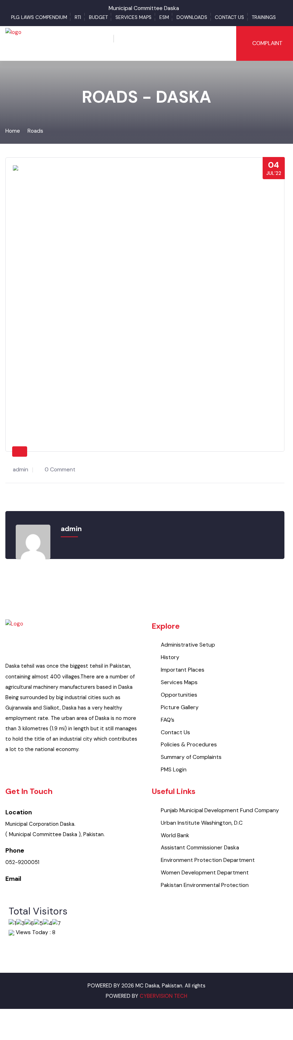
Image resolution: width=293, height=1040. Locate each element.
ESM (164, 17)
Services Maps (133, 17)
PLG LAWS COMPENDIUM (39, 17)
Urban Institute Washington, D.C (202, 822)
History (170, 657)
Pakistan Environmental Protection (205, 885)
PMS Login (174, 769)
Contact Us (229, 17)
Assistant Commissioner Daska (200, 847)
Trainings (264, 17)
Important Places (182, 669)
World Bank (175, 835)
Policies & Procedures (189, 744)
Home (12, 130)
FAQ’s (167, 719)
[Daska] (13, 42)
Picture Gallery (180, 707)
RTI (78, 17)
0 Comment (60, 469)
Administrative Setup (188, 644)
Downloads (192, 17)
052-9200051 (22, 862)
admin (20, 469)
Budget (98, 17)
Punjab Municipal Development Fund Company (220, 810)
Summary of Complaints (191, 757)
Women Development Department (205, 872)
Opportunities (179, 694)
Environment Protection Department (208, 860)
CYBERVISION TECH (163, 996)
